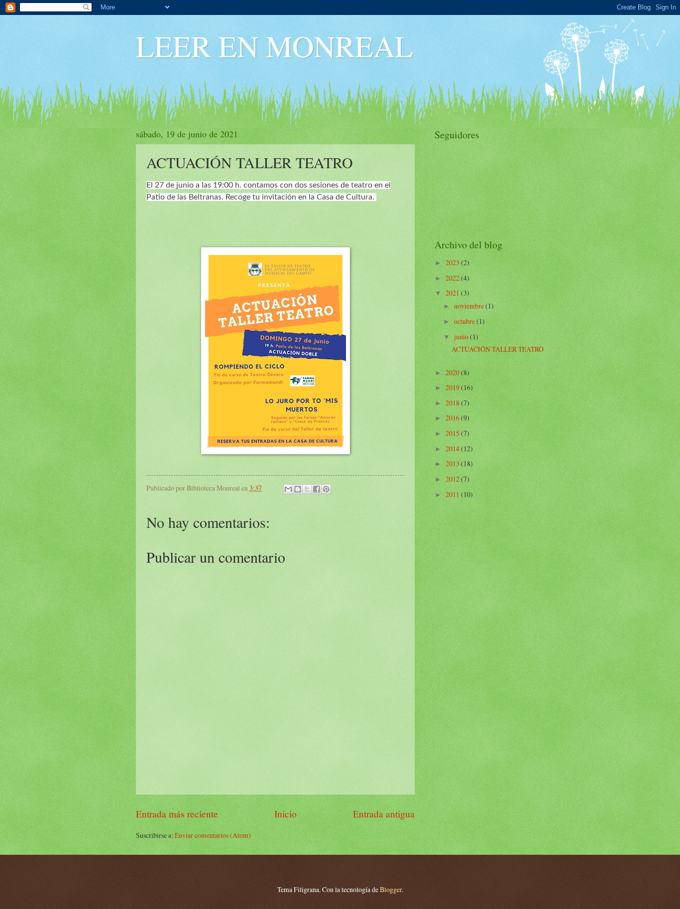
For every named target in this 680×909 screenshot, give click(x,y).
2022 (453, 278)
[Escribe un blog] (298, 489)
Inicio (285, 814)
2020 (453, 372)
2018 (453, 402)
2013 (453, 463)
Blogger (391, 889)
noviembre (469, 305)
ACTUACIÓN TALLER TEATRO (498, 349)
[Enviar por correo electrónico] (288, 489)
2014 (453, 448)
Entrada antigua (384, 814)
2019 (453, 387)
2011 (453, 494)
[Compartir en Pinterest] (326, 489)
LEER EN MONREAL (274, 46)
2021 (453, 293)
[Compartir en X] (307, 489)
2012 (453, 479)
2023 (453, 262)
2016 (453, 417)
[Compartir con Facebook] (317, 489)
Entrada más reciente (177, 814)
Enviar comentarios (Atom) (213, 835)
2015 (453, 433)
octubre (465, 321)
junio (462, 336)
